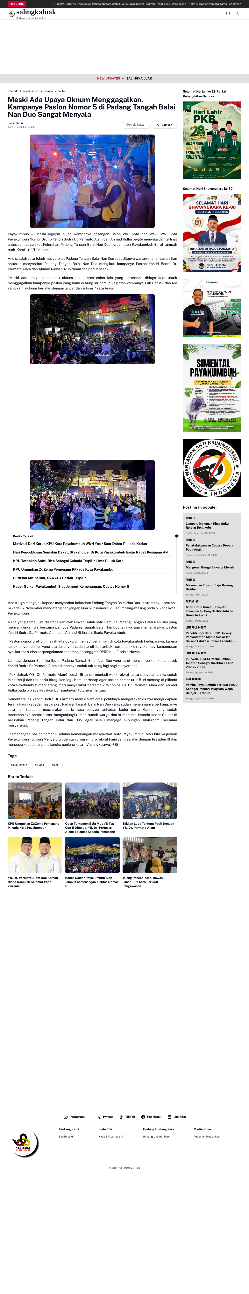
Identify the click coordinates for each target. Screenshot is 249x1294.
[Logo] (23, 1142)
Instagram (77, 1117)
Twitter (108, 1117)
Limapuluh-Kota (196, 627)
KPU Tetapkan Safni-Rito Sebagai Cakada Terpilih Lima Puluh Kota (68, 561)
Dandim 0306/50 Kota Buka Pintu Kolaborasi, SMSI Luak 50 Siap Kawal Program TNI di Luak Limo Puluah (91, 3)
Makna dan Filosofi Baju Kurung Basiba (209, 587)
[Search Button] (237, 13)
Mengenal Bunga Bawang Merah (210, 567)
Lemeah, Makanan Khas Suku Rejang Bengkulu (207, 526)
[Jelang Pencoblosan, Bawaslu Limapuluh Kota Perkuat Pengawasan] (150, 855)
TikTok (130, 1117)
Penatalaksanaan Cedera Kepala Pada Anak (209, 547)
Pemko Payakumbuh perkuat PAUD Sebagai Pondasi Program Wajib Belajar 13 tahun (212, 689)
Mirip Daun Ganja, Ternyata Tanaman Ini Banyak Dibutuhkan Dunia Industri (209, 611)
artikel (190, 518)
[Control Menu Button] (228, 13)
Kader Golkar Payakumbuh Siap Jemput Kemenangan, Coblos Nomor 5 (71, 586)
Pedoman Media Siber (207, 1136)
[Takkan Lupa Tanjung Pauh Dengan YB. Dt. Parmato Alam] (150, 801)
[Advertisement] (124, 27)
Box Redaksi (66, 1136)
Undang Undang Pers (156, 1136)
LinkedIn (180, 1117)
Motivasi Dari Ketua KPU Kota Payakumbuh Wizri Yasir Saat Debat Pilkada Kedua (80, 544)
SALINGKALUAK (129, 1168)
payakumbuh (19, 764)
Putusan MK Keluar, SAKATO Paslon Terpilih (50, 578)
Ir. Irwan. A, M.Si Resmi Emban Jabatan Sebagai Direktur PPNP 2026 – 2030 (209, 663)
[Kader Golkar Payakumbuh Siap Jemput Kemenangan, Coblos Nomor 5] (92, 855)
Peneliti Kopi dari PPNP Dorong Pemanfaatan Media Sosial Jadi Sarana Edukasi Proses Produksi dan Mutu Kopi (209, 637)
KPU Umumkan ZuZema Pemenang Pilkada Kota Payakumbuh (64, 569)
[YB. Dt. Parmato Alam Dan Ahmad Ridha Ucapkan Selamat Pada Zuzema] (35, 855)
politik (55, 764)
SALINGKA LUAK (139, 78)
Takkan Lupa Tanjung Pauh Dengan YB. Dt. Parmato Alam (148, 826)
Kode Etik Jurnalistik (111, 1136)
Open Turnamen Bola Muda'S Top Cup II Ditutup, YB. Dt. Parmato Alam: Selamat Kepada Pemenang (90, 828)
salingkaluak (36, 12)
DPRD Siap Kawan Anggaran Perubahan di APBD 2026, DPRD (200, 3)
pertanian (192, 601)
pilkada (39, 764)
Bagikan (166, 124)
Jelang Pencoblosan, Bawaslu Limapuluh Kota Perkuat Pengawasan (144, 882)
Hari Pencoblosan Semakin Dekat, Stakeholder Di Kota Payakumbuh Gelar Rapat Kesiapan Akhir (92, 552)
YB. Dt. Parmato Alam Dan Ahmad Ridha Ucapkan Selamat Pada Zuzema (33, 882)
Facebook (154, 1117)
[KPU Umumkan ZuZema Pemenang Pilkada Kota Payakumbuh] (35, 801)
